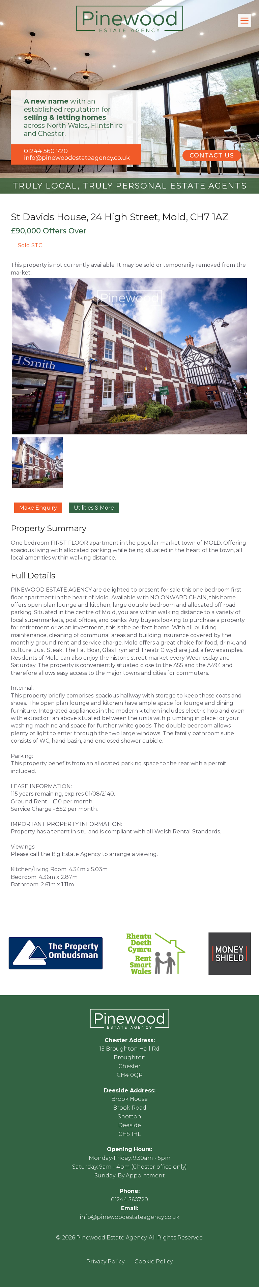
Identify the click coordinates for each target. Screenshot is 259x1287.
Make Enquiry (38, 508)
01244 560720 (129, 1199)
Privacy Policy (105, 1261)
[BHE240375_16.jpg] (129, 356)
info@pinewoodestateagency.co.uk (77, 158)
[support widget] (239, 1271)
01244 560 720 (46, 151)
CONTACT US (212, 155)
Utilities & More (94, 508)
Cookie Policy (154, 1261)
